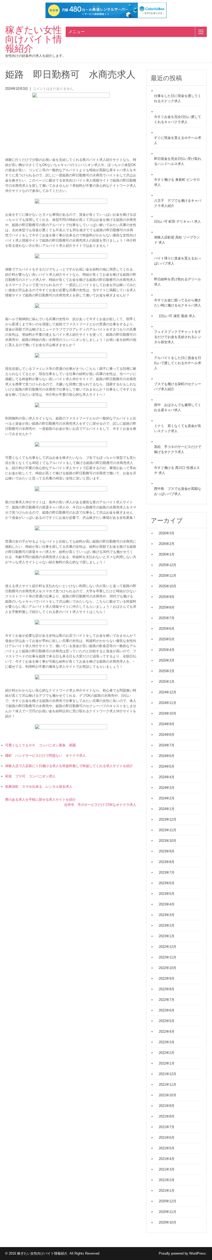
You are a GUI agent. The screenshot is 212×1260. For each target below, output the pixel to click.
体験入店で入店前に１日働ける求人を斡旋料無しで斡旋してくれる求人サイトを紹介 (69, 766)
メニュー (76, 31)
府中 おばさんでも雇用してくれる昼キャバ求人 (177, 407)
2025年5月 (167, 639)
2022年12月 (167, 947)
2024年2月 (167, 798)
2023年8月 (167, 862)
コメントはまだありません (53, 89)
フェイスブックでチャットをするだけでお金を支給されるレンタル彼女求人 (177, 337)
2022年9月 (167, 978)
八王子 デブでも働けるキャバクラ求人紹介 (177, 203)
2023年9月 (167, 851)
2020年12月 (167, 1201)
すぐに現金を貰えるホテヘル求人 (177, 140)
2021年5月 (167, 1148)
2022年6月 (167, 1010)
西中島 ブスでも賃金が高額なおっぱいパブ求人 (177, 491)
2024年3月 (167, 788)
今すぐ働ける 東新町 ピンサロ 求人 (177, 182)
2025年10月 (167, 586)
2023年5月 (167, 894)
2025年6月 (167, 629)
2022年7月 (167, 1000)
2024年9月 (167, 724)
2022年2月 (167, 1053)
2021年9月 (167, 1106)
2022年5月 (167, 1021)
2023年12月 (167, 819)
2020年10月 (167, 1222)
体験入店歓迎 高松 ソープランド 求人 (177, 239)
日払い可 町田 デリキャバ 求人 (177, 221)
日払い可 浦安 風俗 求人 (177, 316)
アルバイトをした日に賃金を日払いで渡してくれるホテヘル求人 (177, 363)
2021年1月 (167, 1190)
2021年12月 (167, 1074)
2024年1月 (167, 809)
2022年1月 (167, 1063)
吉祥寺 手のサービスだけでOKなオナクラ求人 (100, 805)
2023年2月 (167, 925)
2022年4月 (167, 1031)
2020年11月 (167, 1212)
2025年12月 (167, 565)
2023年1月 (167, 936)
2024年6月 (167, 756)
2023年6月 (167, 883)
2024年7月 (167, 745)
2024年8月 (167, 735)
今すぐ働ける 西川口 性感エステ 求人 (177, 470)
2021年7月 (167, 1127)
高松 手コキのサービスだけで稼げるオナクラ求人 (177, 449)
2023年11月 (167, 830)
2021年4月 (167, 1159)
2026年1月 (167, 554)
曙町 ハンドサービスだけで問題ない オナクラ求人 (45, 756)
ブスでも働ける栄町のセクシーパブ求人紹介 (177, 386)
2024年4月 (167, 777)
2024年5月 (167, 766)
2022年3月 (167, 1042)
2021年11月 (167, 1084)
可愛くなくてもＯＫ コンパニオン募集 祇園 (40, 745)
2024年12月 (167, 692)
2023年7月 (167, 872)
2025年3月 (167, 660)
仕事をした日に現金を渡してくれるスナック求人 (177, 98)
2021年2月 (167, 1180)
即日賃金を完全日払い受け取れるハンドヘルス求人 (177, 161)
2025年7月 (167, 618)
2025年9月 (167, 597)
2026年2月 (167, 544)
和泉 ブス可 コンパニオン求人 (30, 776)
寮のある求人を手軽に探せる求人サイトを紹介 (40, 799)
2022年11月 (167, 957)
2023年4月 (167, 904)
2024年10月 (167, 713)
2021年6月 (167, 1137)
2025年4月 (167, 650)
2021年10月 (167, 1095)
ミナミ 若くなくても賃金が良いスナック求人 (177, 428)
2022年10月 (167, 968)
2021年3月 (167, 1169)
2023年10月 (167, 841)
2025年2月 (167, 671)
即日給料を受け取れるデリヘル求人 (177, 281)
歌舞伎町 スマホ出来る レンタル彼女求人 (38, 787)
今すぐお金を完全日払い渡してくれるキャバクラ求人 (177, 119)
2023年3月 (167, 915)
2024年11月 (167, 703)
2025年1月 (167, 682)
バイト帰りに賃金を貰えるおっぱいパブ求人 (177, 260)
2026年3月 (167, 533)
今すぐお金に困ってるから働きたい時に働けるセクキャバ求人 (177, 302)
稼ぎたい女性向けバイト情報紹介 (33, 39)
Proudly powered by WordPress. (183, 1253)
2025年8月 (167, 607)
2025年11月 (167, 576)
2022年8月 (167, 989)
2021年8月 (167, 1116)
